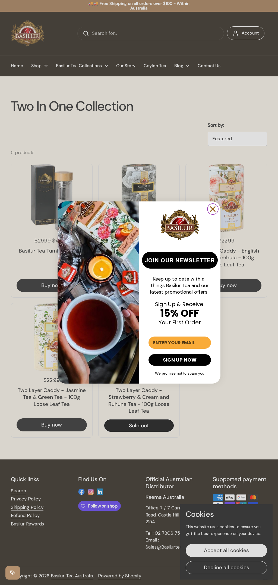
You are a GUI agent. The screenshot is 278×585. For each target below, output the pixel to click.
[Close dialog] (212, 209)
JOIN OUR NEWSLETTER (180, 260)
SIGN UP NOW (180, 359)
